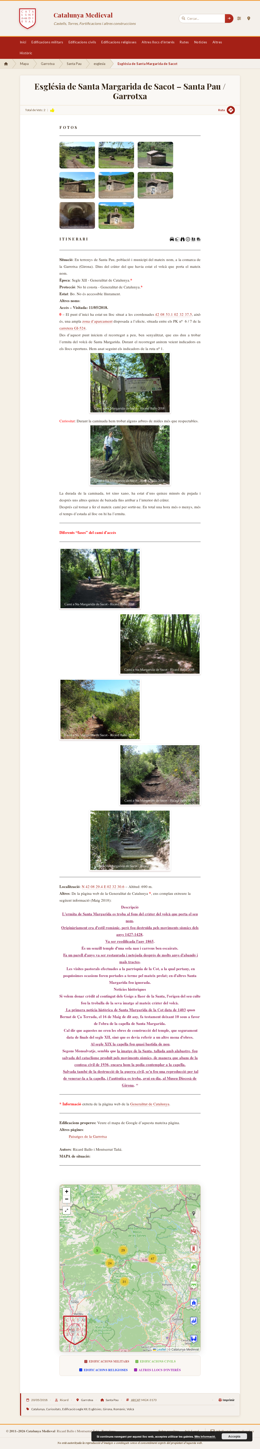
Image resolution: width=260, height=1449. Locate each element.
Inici (23, 42)
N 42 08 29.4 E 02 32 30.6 (103, 886)
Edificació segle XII (74, 1409)
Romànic (119, 1409)
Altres (217, 42)
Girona (107, 1409)
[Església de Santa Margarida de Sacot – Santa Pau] (77, 155)
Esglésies (95, 1409)
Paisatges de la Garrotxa (88, 1136)
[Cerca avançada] (239, 18)
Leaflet (161, 1349)
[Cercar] (229, 18)
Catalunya (38, 1409)
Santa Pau (74, 64)
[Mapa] (248, 18)
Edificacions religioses (118, 42)
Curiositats (53, 1409)
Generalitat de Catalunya (149, 1103)
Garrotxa (48, 64)
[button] (153, 1258)
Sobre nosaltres (168, 1431)
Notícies (200, 42)
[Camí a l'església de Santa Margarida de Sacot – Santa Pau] (130, 383)
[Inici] (6, 63)
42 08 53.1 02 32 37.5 (173, 314)
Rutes (184, 42)
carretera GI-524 (72, 327)
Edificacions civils (82, 42)
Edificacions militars (47, 42)
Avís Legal (191, 1431)
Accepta (234, 1436)
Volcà (130, 1409)
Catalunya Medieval (83, 15)
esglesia (99, 64)
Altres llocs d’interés (158, 42)
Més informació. (205, 1436)
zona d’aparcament (97, 321)
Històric (26, 53)
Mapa (24, 64)
